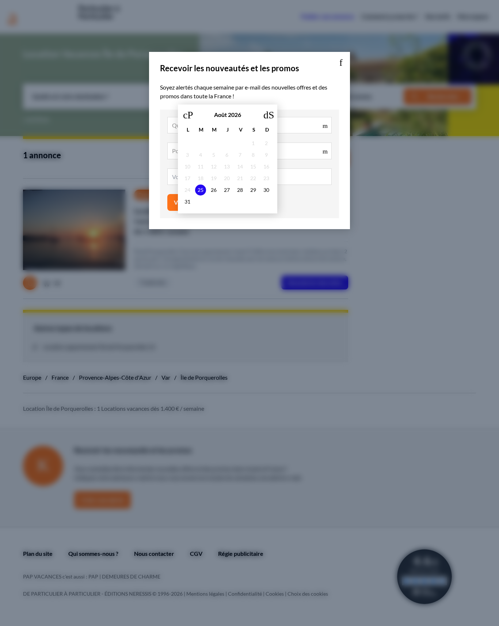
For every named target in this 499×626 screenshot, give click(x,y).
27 (227, 190)
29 (253, 190)
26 (214, 190)
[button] (340, 61)
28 (240, 190)
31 (187, 201)
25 (200, 190)
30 (266, 190)
